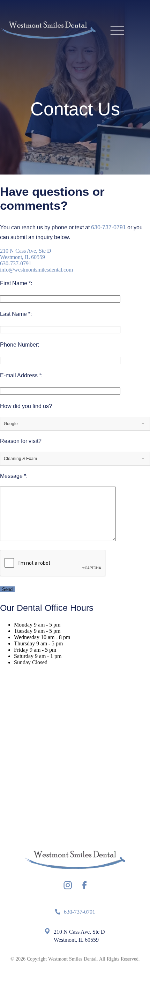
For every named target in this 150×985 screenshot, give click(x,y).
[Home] (48, 30)
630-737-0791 (108, 227)
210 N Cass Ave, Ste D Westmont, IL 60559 (25, 254)
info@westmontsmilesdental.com (36, 270)
